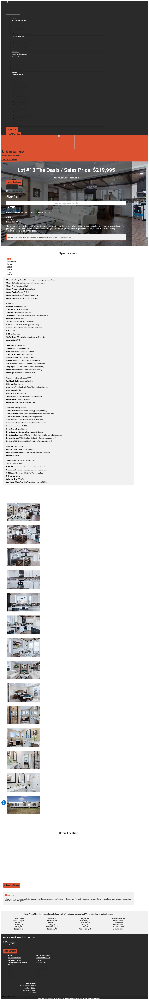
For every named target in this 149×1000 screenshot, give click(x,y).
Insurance (15, 52)
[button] (8, 997)
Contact (19, 69)
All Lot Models (22, 26)
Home (14, 18)
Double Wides (22, 44)
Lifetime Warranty (18, 74)
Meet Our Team (23, 65)
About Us (15, 56)
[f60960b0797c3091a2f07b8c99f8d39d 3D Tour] (24, 191)
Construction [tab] (11, 262)
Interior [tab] (9, 267)
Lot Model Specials (24, 33)
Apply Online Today (19, 54)
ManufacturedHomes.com (77, 998)
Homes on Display (19, 20)
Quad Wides (21, 49)
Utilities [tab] (10, 275)
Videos (14, 72)
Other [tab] (9, 272)
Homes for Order (18, 36)
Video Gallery (41, 962)
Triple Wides (21, 47)
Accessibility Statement (93, 998)
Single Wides (21, 42)
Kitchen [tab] (10, 269)
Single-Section (22, 29)
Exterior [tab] (10, 264)
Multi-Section (21, 31)
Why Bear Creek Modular (27, 67)
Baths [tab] (9, 259)
